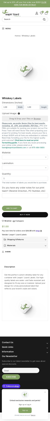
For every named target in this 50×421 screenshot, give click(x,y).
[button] (46, 13)
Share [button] (8, 252)
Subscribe (11, 377)
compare (19, 221)
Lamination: (8, 163)
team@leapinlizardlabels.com (14, 147)
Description (9, 267)
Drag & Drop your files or (25, 118)
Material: (6, 152)
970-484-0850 (38, 147)
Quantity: (6, 174)
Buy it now (25, 215)
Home (17, 36)
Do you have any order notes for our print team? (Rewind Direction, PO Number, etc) (23, 189)
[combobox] (25, 19)
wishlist (8, 221)
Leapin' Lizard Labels (18, 235)
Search (44, 19)
